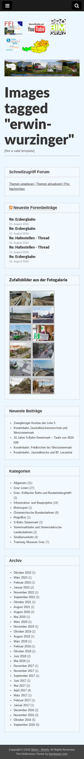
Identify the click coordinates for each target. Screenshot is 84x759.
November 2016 (24, 715)
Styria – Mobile (40, 749)
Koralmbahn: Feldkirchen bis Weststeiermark (43, 447)
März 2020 (20, 622)
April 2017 (20, 690)
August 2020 (22, 612)
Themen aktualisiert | (50, 184)
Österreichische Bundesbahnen (34, 512)
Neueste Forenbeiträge (35, 207)
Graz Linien (21, 488)
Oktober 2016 (22, 719)
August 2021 (22, 607)
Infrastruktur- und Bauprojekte (33, 502)
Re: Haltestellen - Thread (29, 238)
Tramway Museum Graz (29, 542)
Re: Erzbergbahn (22, 219)
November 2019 (24, 626)
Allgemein (20, 483)
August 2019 (22, 636)
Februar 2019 (22, 646)
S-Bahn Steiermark (26, 522)
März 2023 (20, 577)
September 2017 (24, 675)
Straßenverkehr (24, 537)
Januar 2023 (22, 587)
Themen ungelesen (22, 184)
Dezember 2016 (24, 710)
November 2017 (24, 670)
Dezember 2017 (24, 666)
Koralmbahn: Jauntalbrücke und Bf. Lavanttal (43, 452)
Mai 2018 (20, 661)
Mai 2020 (20, 617)
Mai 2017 (20, 685)
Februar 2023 (22, 582)
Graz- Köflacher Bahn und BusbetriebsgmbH (42, 493)
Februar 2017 (22, 700)
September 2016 (24, 724)
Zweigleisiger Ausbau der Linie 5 (34, 423)
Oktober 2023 (22, 572)
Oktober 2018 (22, 651)
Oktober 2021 (22, 602)
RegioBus (20, 517)
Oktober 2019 (22, 631)
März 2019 (20, 641)
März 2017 (20, 695)
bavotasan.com (58, 754)
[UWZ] (35, 52)
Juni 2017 (20, 680)
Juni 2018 (20, 656)
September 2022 (24, 597)
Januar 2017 (22, 705)
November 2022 (24, 592)
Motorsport (21, 507)
